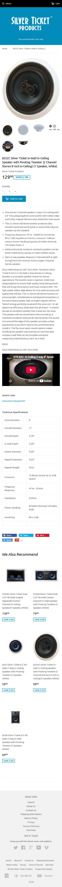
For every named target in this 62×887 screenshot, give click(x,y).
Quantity (6, 186)
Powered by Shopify (43, 869)
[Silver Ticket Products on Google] (31, 848)
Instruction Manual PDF (13, 401)
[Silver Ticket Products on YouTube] (38, 848)
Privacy (31, 822)
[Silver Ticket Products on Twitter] (16, 848)
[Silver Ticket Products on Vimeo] (46, 848)
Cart (57, 3)
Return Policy (31, 818)
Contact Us (31, 810)
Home (4, 49)
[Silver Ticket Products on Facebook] (23, 848)
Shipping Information (31, 814)
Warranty (31, 830)
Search (31, 802)
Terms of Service (31, 826)
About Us (31, 806)
